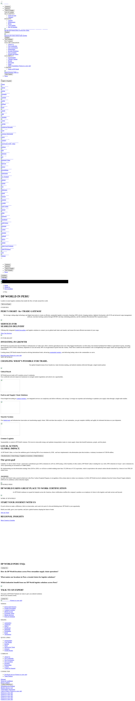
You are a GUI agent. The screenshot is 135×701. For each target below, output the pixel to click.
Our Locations (8, 289)
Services (7, 8)
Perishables (7, 631)
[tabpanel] (67, 471)
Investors (7, 663)
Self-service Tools (9, 647)
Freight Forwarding (10, 608)
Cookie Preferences (6, 684)
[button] (67, 572)
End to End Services (10, 607)
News (6, 76)
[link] (69, 30)
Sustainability (8, 640)
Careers (6, 666)
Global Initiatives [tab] (38, 456)
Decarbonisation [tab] (5, 456)
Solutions (7, 6)
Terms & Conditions (6, 681)
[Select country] (1, 83)
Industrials (7, 629)
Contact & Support (9, 668)
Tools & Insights (9, 10)
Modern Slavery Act (6, 688)
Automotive (7, 623)
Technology (7, 634)
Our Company (8, 39)
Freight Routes (8, 650)
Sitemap (3, 679)
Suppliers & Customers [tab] (26, 456)
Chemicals (7, 624)
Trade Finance (8, 676)
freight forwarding (20, 330)
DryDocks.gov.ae (15, 674)
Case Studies (8, 642)
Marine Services (9, 615)
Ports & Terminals (9, 616)
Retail (6, 633)
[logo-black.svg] (4, 3)
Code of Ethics (11, 691)
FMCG (6, 626)
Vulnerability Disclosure (8, 689)
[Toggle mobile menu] (1, 257)
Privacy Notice (5, 682)
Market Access (8, 611)
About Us (7, 287)
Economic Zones (9, 613)
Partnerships (7, 665)
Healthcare (7, 628)
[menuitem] (3, 81)
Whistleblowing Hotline (8, 686)
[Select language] (1, 79)
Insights (6, 644)
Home (6, 285)
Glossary (7, 649)
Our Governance (9, 660)
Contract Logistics (9, 610)
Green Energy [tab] (15, 456)
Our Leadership (9, 658)
